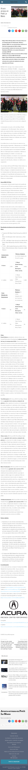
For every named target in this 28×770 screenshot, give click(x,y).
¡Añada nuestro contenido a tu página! (14, 740)
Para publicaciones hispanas (14, 742)
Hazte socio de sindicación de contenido (14, 751)
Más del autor (5, 656)
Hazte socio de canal (14, 753)
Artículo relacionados (6, 654)
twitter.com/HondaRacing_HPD (12, 589)
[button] (26, 2)
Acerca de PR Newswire (14, 747)
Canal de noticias (14, 735)
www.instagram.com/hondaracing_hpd (15, 587)
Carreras (14, 756)
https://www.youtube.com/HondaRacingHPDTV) (12, 597)
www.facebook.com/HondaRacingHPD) (10, 591)
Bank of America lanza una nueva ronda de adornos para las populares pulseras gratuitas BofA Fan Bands (18, 693)
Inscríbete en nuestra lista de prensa (14, 738)
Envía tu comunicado (14, 761)
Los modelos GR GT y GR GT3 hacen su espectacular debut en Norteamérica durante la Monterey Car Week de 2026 (18, 670)
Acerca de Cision (14, 749)
